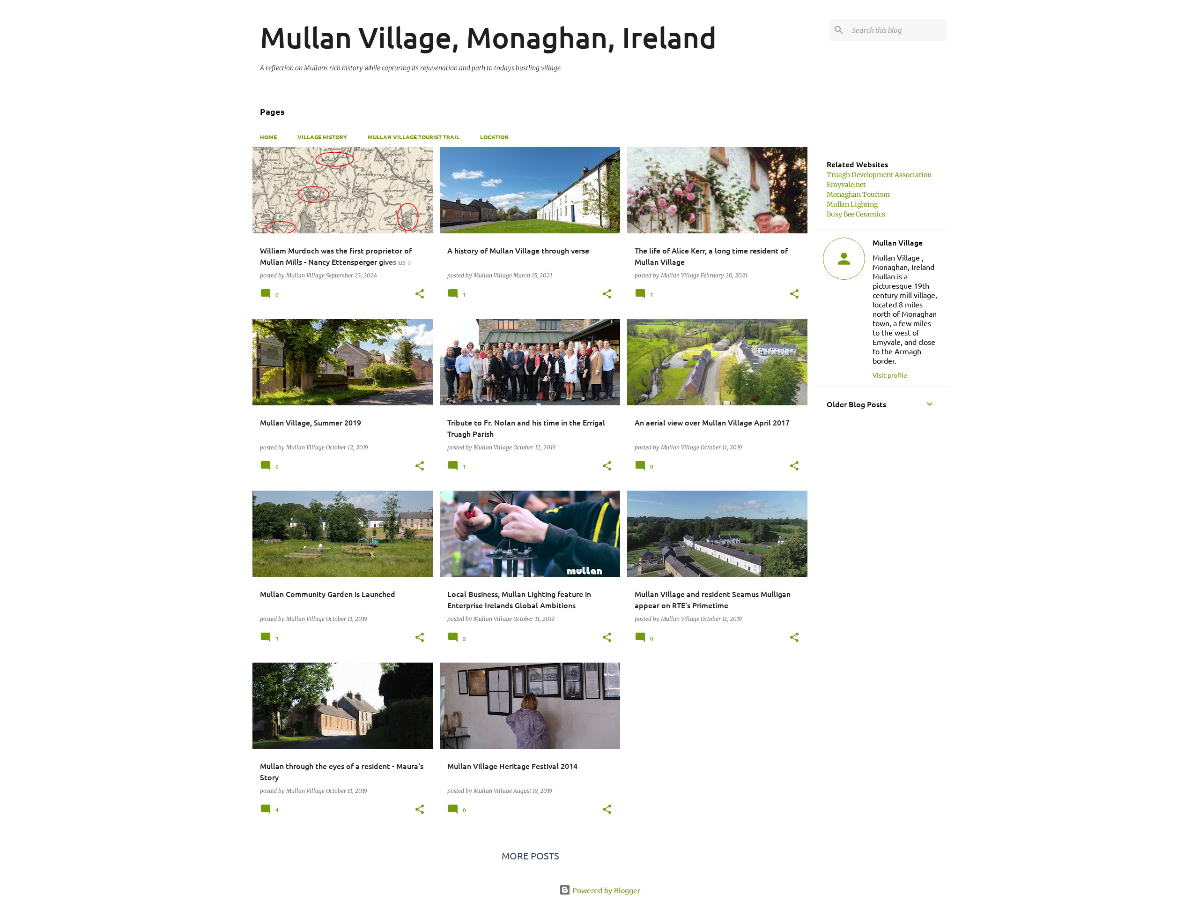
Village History (322, 137)
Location (494, 137)
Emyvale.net (846, 184)
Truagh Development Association (879, 175)
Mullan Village (898, 242)
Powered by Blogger (605, 890)
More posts (530, 855)
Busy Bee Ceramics (856, 214)
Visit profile (890, 375)
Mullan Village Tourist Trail (413, 137)
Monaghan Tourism (858, 194)
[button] (419, 294)
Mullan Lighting (852, 204)
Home (268, 137)
